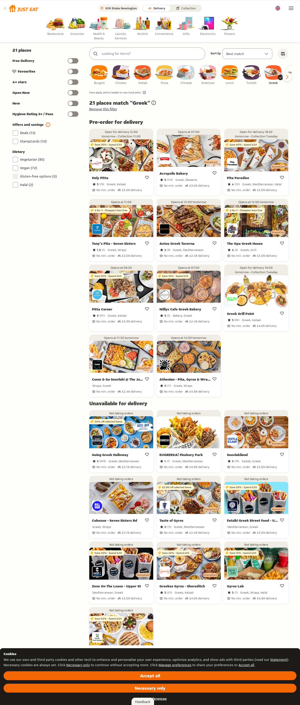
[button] (21, 8)
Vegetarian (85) (32, 159)
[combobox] (152, 53)
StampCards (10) (33, 141)
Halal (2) (26, 184)
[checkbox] (99, 75)
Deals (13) (28, 132)
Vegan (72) (28, 168)
